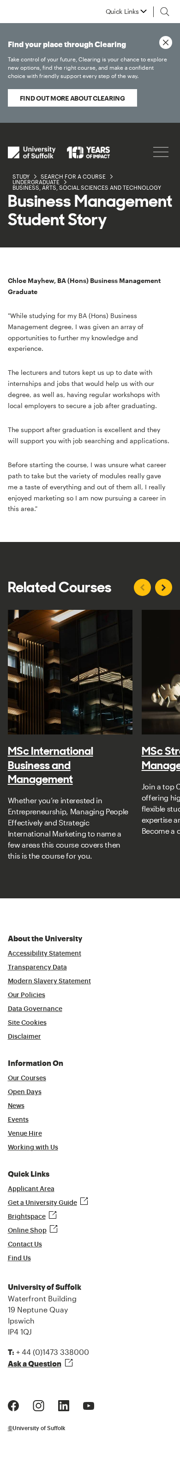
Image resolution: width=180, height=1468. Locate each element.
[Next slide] (163, 587)
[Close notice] (165, 42)
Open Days (25, 1092)
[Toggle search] (164, 11)
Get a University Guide (42, 1203)
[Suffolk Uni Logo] (59, 152)
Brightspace (27, 1217)
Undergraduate (36, 182)
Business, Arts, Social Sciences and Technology (86, 187)
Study (21, 176)
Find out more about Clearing (72, 98)
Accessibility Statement (44, 954)
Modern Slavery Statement (49, 981)
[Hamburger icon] (161, 152)
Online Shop (27, 1230)
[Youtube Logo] (88, 1404)
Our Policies (26, 995)
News (16, 1106)
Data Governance (35, 1009)
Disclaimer (24, 1037)
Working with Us (33, 1147)
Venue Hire (25, 1134)
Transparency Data (37, 967)
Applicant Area (31, 1189)
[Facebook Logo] (13, 1404)
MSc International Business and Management (50, 765)
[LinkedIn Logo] (63, 1404)
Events (18, 1120)
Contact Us (25, 1244)
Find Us (19, 1258)
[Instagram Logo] (38, 1404)
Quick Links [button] (122, 11)
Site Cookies (27, 1023)
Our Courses (27, 1078)
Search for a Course (73, 176)
